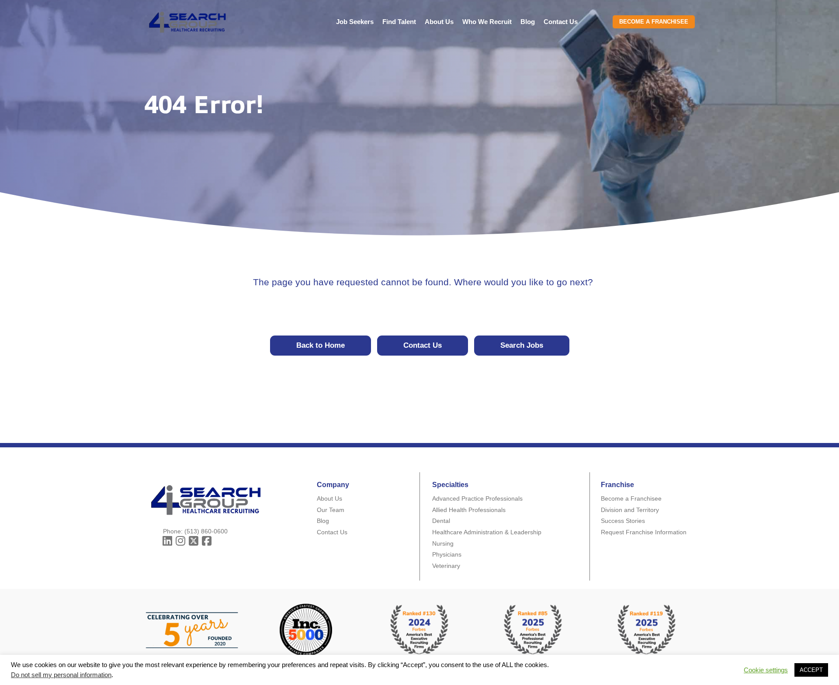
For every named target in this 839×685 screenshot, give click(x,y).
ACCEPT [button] (811, 670)
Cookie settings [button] (766, 670)
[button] (167, 540)
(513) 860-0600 (206, 531)
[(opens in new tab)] (533, 629)
